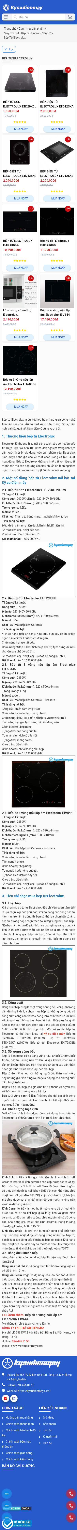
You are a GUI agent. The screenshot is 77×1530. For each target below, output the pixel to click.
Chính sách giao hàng (18, 1453)
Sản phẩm (49, 1423)
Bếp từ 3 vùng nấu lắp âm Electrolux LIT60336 (19, 382)
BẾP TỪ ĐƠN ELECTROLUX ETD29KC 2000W (19, 104)
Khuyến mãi (49, 1436)
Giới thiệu (48, 1417)
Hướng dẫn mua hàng (19, 1417)
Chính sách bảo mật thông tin (16, 1444)
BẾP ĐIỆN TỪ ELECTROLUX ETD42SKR (19, 174)
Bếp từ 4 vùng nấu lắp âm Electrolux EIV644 (55, 313)
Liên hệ (47, 1443)
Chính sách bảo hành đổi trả (19, 1433)
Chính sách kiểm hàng (19, 1459)
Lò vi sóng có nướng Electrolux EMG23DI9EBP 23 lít (17, 313)
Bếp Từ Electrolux (15, 37)
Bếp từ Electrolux (13, 419)
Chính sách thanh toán (19, 1423)
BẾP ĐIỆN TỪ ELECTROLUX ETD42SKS (56, 174)
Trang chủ (10, 28)
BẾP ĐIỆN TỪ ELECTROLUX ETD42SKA (56, 104)
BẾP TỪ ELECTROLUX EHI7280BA (17, 243)
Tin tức (47, 1430)
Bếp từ (47, 33)
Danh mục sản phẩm (31, 28)
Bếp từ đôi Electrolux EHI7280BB (54, 243)
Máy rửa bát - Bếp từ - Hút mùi (22, 33)
